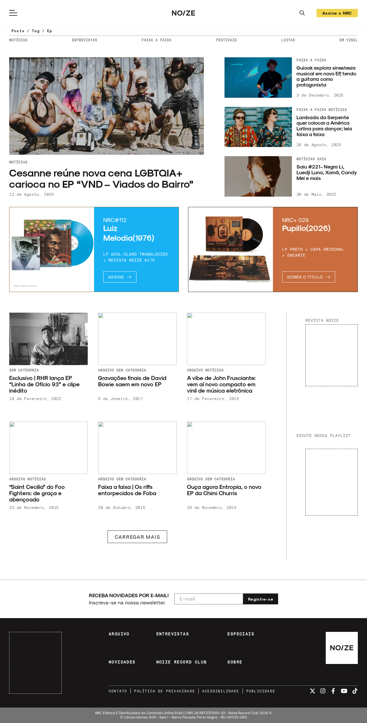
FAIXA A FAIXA (156, 40)
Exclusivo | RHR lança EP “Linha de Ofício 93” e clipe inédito (44, 384)
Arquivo (106, 370)
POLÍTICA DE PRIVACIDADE (164, 691)
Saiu (321, 159)
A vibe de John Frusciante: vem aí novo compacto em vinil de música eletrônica (221, 384)
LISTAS (288, 40)
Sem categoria (24, 370)
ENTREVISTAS (84, 40)
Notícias (18, 162)
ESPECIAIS (240, 634)
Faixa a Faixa (311, 60)
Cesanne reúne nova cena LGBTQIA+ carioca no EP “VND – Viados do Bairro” (102, 178)
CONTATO (118, 691)
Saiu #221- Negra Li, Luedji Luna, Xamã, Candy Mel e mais (326, 172)
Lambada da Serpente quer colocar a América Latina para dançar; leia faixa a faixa (324, 125)
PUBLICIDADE (260, 691)
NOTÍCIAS (18, 40)
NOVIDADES (122, 662)
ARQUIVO (119, 634)
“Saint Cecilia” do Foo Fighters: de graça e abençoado (37, 493)
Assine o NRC (337, 14)
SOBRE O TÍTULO (305, 277)
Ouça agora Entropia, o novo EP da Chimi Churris (224, 490)
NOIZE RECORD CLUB (181, 662)
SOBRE (234, 662)
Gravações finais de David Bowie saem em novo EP (132, 381)
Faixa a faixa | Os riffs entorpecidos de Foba (127, 490)
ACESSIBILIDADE (220, 691)
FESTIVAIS (226, 40)
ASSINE (116, 277)
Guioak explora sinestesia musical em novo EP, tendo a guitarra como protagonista (326, 76)
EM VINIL (348, 40)
